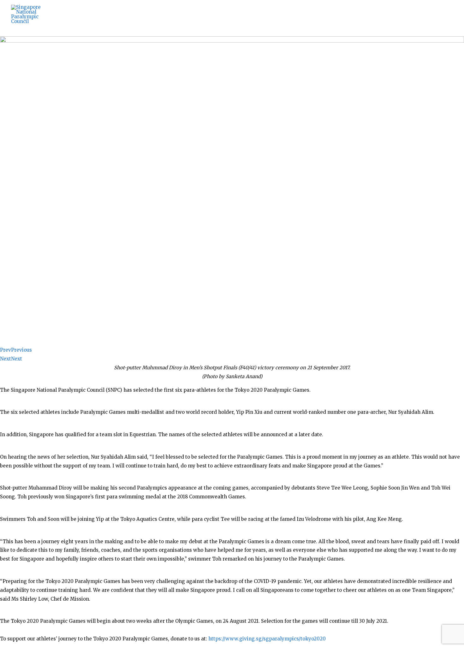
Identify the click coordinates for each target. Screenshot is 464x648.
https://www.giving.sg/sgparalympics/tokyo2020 (267, 639)
